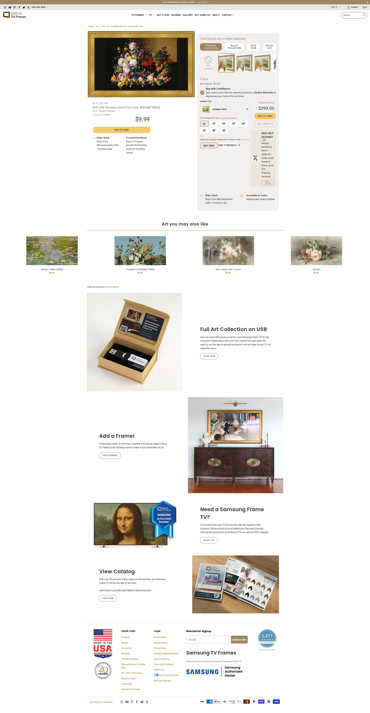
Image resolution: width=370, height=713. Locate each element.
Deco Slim (253, 46)
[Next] (273, 63)
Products (125, 637)
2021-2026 (208, 145)
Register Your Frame (130, 689)
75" (204, 130)
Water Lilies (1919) (52, 250)
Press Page (126, 684)
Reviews (176, 15)
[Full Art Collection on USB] (134, 342)
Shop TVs (209, 540)
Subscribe (239, 639)
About (216, 15)
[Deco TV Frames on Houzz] (28, 7)
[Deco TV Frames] (14, 15)
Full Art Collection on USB (233, 329)
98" (224, 130)
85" (214, 130)
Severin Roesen (106, 111)
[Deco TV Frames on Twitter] (23, 7)
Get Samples (202, 15)
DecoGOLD (269, 46)
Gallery (188, 15)
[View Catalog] (235, 584)
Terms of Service (161, 659)
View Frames (110, 455)
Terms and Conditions (164, 664)
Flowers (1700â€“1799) (140, 250)
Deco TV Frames (104, 702)
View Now (108, 598)
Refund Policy (160, 637)
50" (224, 123)
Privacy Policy (160, 648)
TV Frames (137, 15)
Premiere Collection (211, 46)
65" (243, 123)
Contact (227, 15)
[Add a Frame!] (235, 445)
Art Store (163, 15)
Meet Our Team (128, 678)
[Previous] (203, 63)
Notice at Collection (162, 681)
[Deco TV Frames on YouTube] (9, 7)
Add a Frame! (117, 435)
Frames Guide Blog (129, 659)
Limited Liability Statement (166, 653)
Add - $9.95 (268, 182)
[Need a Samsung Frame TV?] (134, 524)
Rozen (316, 250)
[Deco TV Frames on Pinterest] (14, 7)
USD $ (334, 7)
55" (234, 123)
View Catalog (117, 571)
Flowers (106, 114)
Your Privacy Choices (168, 675)
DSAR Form (159, 670)
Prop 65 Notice (112, 287)
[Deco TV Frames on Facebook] (19, 7)
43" (214, 123)
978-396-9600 (38, 7)
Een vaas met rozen (228, 250)
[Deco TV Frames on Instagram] (5, 7)
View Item (209, 356)
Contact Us (126, 648)
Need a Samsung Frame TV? (232, 513)
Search (124, 643)
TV (150, 15)
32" (204, 124)
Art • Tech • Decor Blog (131, 673)
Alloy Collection (234, 46)
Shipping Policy (161, 643)
